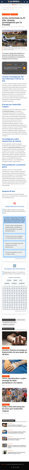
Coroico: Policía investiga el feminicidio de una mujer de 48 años (14, 352)
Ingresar (15, 4)
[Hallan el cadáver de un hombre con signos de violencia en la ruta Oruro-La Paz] (4, 445)
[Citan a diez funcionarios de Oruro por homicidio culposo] (14, 395)
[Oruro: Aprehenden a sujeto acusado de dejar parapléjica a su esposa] (14, 367)
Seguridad (14, 14)
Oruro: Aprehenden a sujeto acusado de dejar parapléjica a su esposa (14, 380)
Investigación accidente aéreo (9, 322)
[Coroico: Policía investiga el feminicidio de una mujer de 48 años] (14, 338)
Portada (4, 7)
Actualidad (6, 14)
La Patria (5, 26)
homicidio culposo (21, 319)
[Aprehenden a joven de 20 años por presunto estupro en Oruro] (4, 452)
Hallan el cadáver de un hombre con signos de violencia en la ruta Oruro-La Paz (17, 446)
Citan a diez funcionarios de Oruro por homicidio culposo (13, 409)
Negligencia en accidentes (8, 324)
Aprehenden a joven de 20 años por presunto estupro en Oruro (16, 453)
